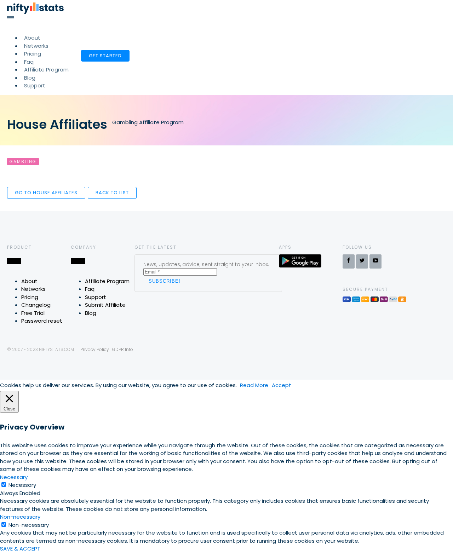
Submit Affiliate (105, 305)
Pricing (29, 297)
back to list (112, 192)
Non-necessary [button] (20, 516)
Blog (90, 313)
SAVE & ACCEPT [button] (20, 548)
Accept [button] (281, 385)
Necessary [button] (14, 477)
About (29, 281)
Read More (254, 385)
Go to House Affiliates (46, 192)
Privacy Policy (94, 349)
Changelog (36, 305)
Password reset (41, 320)
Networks (33, 289)
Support (34, 85)
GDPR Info (122, 349)
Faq (89, 289)
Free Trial (33, 313)
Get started (105, 55)
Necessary (22, 485)
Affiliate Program (46, 69)
